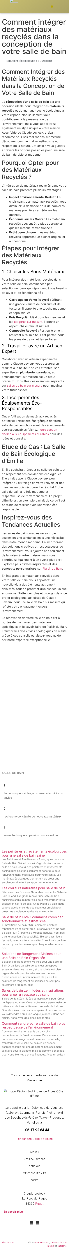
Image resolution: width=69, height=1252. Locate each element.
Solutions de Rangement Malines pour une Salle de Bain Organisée (31, 956)
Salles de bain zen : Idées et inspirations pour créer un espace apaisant (33, 992)
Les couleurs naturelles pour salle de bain (33, 888)
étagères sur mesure (28, 322)
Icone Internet (42, 1242)
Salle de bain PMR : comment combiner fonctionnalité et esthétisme (32, 919)
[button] (52, 7)
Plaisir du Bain (52, 568)
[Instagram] (37, 1223)
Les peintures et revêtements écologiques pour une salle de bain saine (34, 853)
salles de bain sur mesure (24, 385)
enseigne (61, 1246)
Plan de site (7, 1242)
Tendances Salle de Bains (34, 1139)
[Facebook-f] (31, 1223)
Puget (39, 1203)
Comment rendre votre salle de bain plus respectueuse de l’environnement (33, 1025)
